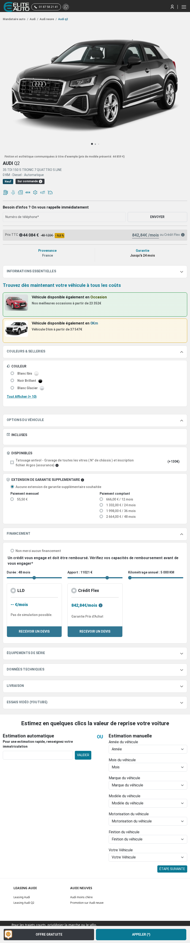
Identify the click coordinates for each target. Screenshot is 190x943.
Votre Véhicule (121, 850)
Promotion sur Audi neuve (87, 903)
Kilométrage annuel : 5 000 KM (151, 572)
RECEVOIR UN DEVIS (34, 631)
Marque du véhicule (124, 778)
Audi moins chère (81, 897)
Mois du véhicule (122, 760)
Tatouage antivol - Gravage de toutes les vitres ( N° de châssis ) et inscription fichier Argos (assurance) (75, 462)
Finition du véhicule (124, 832)
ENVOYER (157, 217)
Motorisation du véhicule (129, 814)
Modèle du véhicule (124, 796)
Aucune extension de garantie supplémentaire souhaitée (58, 487)
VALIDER (83, 755)
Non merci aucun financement (38, 551)
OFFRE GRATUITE (49, 934)
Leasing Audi (21, 897)
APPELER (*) (141, 934)
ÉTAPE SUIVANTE (172, 869)
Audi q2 (62, 19)
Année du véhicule (123, 742)
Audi (33, 19)
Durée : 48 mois (18, 572)
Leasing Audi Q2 (23, 903)
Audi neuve (48, 19)
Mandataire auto (15, 19)
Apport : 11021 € (79, 572)
